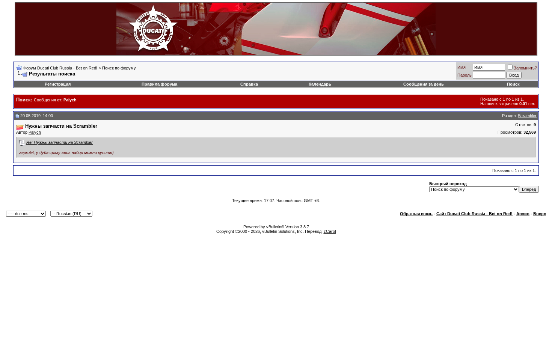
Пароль (464, 75)
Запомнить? (525, 68)
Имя (461, 67)
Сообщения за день (423, 84)
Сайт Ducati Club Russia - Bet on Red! (474, 213)
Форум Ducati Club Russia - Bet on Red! (60, 68)
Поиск (513, 84)
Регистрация (58, 84)
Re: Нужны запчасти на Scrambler (59, 142)
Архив (522, 213)
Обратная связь (416, 213)
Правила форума (159, 84)
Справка (249, 84)
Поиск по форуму (119, 68)
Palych (35, 132)
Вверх (539, 213)
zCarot (330, 231)
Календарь (320, 84)
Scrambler (527, 115)
